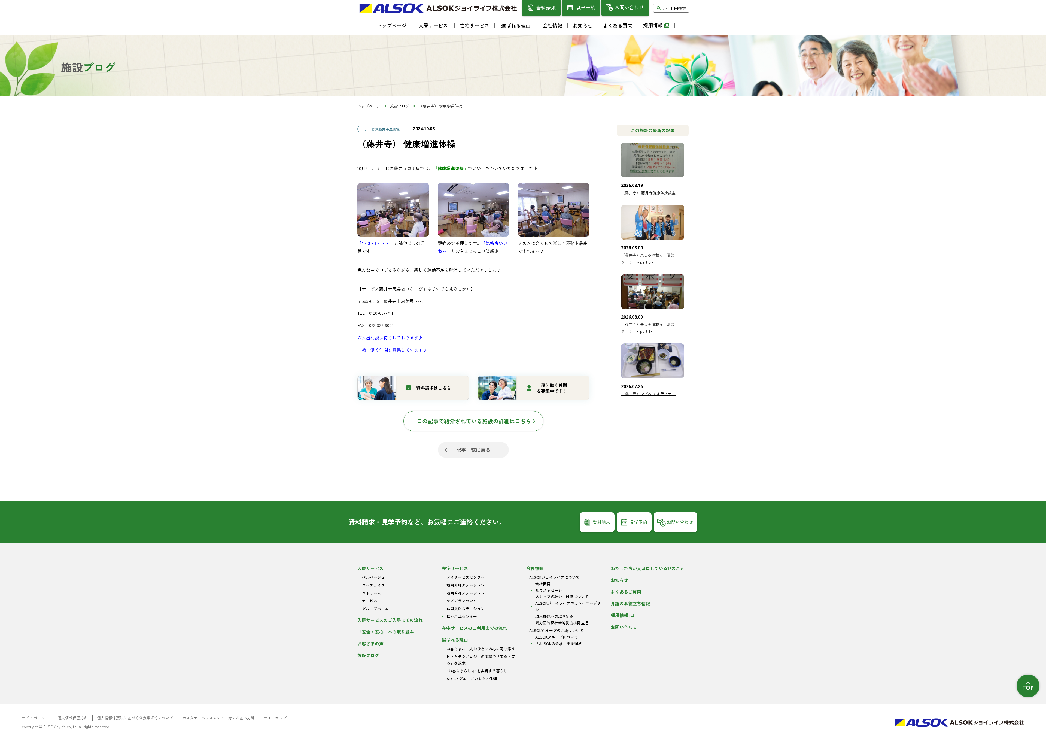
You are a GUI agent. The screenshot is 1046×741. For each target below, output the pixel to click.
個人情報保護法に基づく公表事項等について (135, 718)
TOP (1028, 687)
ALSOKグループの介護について (556, 630)
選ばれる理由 (455, 639)
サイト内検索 (674, 8)
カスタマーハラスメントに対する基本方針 (218, 718)
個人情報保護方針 (72, 718)
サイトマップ (275, 718)
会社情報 (535, 568)
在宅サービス (455, 568)
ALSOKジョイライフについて (554, 577)
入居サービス (370, 568)
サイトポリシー (35, 718)
